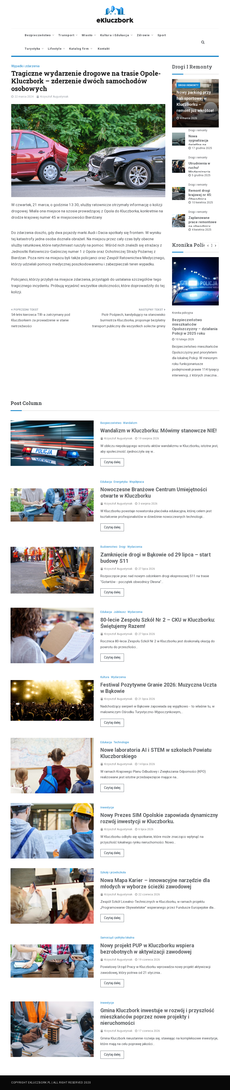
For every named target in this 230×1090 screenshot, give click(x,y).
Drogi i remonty (188, 85)
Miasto (87, 35)
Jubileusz (120, 612)
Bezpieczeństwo (38, 35)
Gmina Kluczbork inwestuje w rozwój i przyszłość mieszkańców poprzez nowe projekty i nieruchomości (157, 1017)
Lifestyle (55, 48)
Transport (66, 35)
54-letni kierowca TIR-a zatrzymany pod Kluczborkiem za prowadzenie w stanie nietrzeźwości (40, 320)
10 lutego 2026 (184, 339)
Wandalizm (130, 423)
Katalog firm (79, 48)
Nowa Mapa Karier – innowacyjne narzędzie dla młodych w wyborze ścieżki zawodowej (155, 883)
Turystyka (32, 48)
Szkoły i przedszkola (113, 872)
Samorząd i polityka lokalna (117, 937)
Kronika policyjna (182, 312)
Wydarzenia (134, 546)
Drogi (122, 546)
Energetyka (121, 481)
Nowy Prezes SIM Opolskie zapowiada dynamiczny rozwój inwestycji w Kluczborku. (159, 818)
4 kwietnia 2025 (201, 229)
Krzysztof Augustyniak (54, 96)
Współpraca (136, 481)
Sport (161, 35)
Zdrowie (143, 35)
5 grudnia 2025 (201, 175)
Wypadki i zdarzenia (25, 66)
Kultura (104, 677)
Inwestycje (107, 807)
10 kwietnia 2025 (202, 202)
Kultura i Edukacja (114, 35)
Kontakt (104, 48)
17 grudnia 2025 (202, 148)
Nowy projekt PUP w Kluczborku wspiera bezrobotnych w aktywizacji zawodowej (147, 949)
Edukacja (106, 481)
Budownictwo (108, 546)
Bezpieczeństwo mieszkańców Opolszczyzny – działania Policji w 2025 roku (194, 327)
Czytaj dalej (112, 462)
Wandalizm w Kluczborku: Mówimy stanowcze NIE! (158, 431)
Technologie (121, 742)
